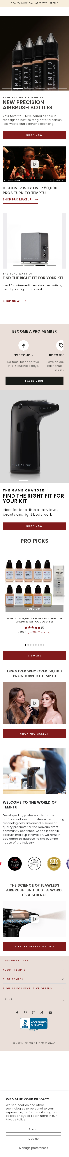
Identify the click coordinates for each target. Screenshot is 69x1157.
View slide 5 (51, 86)
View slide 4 (40, 86)
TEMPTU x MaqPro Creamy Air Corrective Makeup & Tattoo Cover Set (34, 620)
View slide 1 (7, 86)
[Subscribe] (64, 1000)
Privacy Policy (15, 1119)
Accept (34, 1129)
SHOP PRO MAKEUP (34, 733)
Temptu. (28, 1043)
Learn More (34, 381)
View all (34, 655)
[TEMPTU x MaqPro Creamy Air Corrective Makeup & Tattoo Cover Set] (34, 583)
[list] (34, 356)
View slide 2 (18, 86)
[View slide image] (34, 53)
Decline (34, 1138)
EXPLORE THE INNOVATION (35, 946)
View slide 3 (29, 86)
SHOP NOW (34, 135)
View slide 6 (62, 86)
